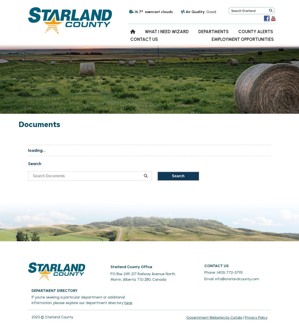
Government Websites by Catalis (214, 317)
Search (178, 176)
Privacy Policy (256, 317)
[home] (132, 31)
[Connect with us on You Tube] (273, 18)
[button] (270, 10)
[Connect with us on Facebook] (267, 18)
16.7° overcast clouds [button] (154, 12)
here (128, 303)
